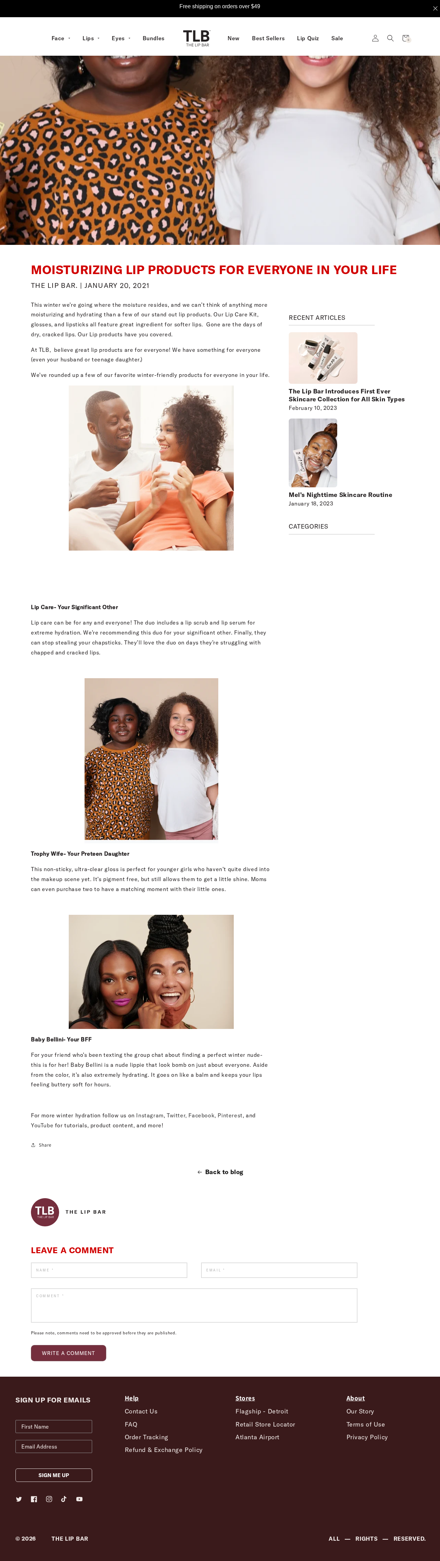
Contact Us (141, 1411)
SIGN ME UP (53, 1475)
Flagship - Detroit (261, 1411)
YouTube (42, 1125)
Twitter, (177, 1115)
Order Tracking (146, 1437)
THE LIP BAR (70, 1538)
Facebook (200, 1115)
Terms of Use (365, 1424)
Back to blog (224, 1172)
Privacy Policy (367, 1437)
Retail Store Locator (265, 1424)
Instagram (149, 1115)
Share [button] (45, 1145)
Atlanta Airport (257, 1437)
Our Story (360, 1411)
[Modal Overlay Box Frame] (220, 8)
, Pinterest (228, 1115)
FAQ (131, 1424)
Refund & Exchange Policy (164, 1450)
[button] (390, 38)
